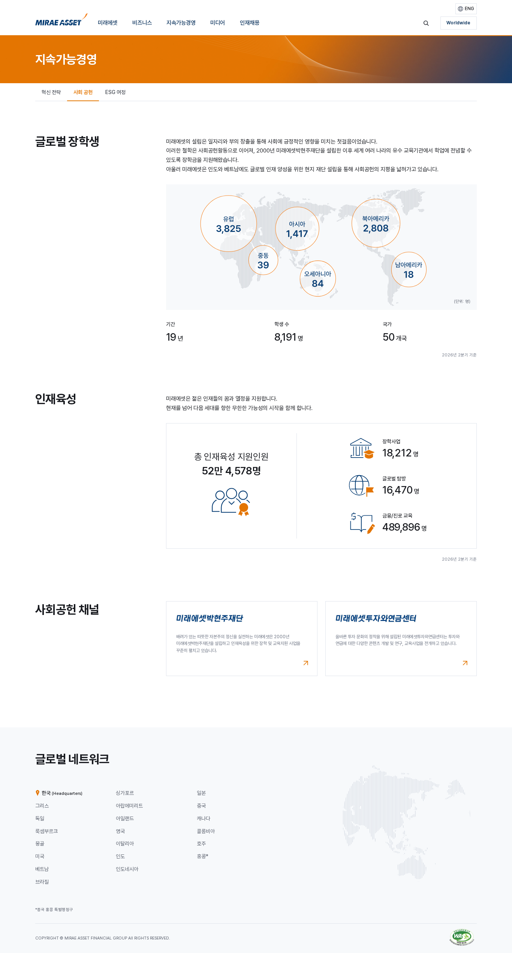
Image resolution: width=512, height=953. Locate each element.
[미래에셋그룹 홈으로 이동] (61, 21)
